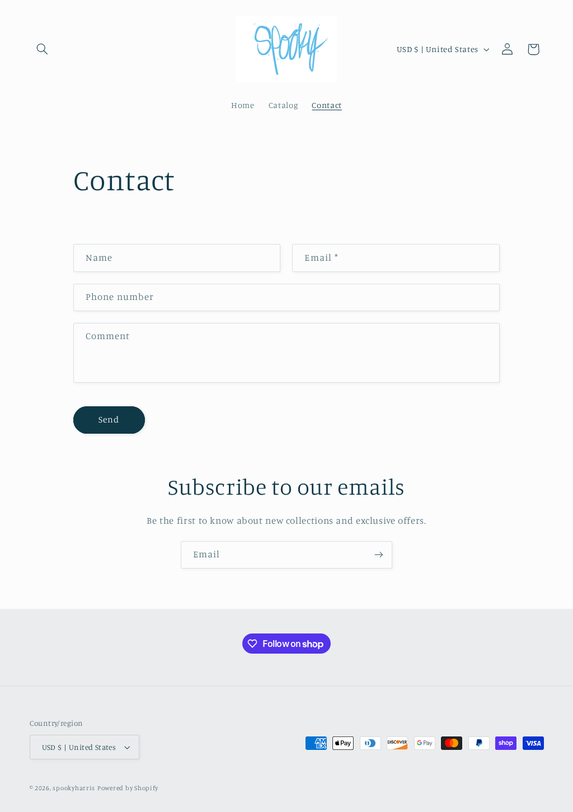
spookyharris (74, 788)
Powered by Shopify (127, 788)
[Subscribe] (379, 555)
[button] (42, 49)
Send (108, 419)
